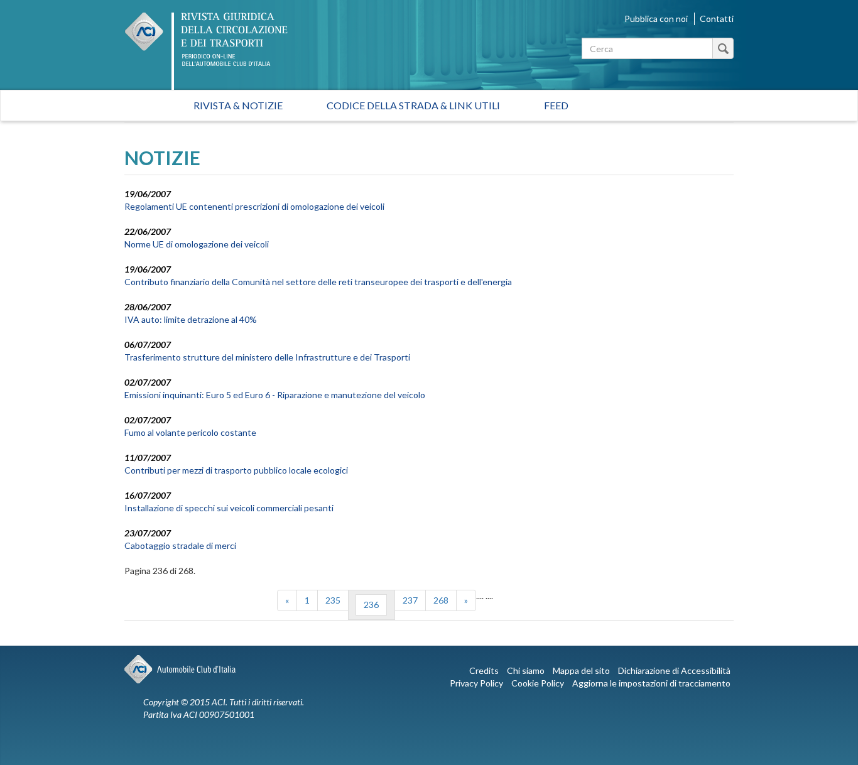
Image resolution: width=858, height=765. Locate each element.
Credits (484, 670)
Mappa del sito (581, 670)
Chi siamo (526, 670)
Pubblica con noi (656, 18)
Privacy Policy (476, 683)
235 (332, 600)
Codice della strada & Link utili (413, 105)
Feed (556, 105)
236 (371, 604)
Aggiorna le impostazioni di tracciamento (651, 683)
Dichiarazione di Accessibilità (674, 670)
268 (440, 600)
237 (410, 600)
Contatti (717, 18)
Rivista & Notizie (238, 105)
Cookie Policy (537, 683)
